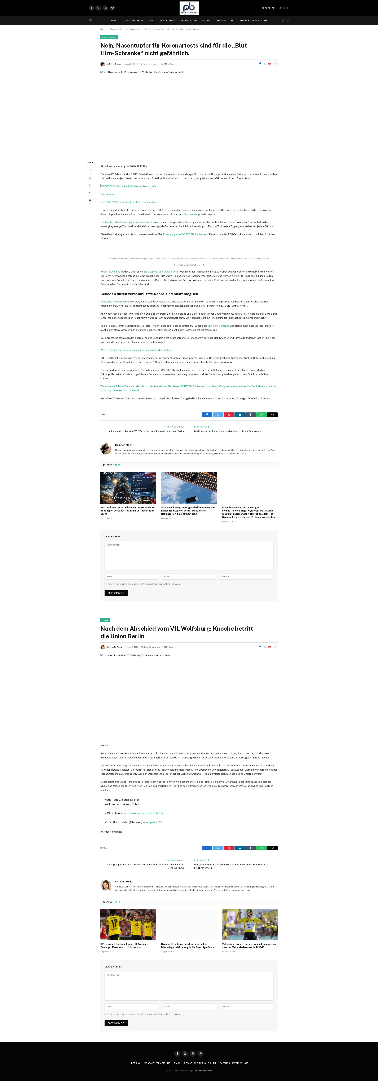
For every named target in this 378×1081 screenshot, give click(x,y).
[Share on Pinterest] (269, 63)
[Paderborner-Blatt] (189, 8)
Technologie (189, 20)
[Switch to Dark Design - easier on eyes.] (283, 20)
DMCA (177, 1063)
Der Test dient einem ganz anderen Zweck (128, 222)
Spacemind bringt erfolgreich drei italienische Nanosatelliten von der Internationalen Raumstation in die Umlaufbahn (188, 510)
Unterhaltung (225, 20)
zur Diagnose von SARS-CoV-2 (161, 271)
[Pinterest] (90, 193)
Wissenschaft (109, 37)
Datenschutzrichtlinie (234, 1063)
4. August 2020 (153, 822)
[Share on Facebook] (260, 63)
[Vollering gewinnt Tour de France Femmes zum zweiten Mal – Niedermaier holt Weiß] (250, 924)
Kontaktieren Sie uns (253, 20)
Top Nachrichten (132, 20)
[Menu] (90, 20)
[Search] (287, 20)
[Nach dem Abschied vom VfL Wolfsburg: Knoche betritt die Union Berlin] (189, 696)
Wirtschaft (168, 20)
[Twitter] (90, 178)
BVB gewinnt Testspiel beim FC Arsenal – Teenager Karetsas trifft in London (124, 946)
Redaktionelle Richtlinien (200, 1063)
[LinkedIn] (90, 185)
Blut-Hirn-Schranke (218, 325)
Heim (113, 20)
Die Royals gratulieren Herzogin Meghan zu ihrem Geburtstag (227, 431)
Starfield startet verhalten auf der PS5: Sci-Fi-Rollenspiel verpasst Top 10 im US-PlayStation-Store (127, 510)
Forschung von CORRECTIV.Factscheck (185, 234)
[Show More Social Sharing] (275, 63)
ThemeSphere (205, 1071)
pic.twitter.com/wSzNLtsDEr (145, 813)
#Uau (123, 813)
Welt (152, 20)
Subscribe (268, 8)
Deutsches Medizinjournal (114, 301)
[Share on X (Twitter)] (265, 63)
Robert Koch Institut (112, 271)
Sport (206, 20)
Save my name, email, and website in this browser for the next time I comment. (144, 584)
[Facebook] (90, 170)
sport (105, 620)
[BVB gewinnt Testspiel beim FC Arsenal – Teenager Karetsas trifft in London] (128, 924)
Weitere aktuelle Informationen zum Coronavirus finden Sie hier (135, 350)
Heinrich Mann (115, 64)
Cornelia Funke (115, 647)
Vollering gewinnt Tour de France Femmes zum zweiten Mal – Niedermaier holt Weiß (249, 946)
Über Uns (135, 1063)
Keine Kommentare (151, 64)
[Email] (90, 200)
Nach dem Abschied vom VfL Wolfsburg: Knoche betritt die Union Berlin (145, 431)
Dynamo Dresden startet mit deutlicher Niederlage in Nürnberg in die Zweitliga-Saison (188, 946)
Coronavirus (190, 214)
